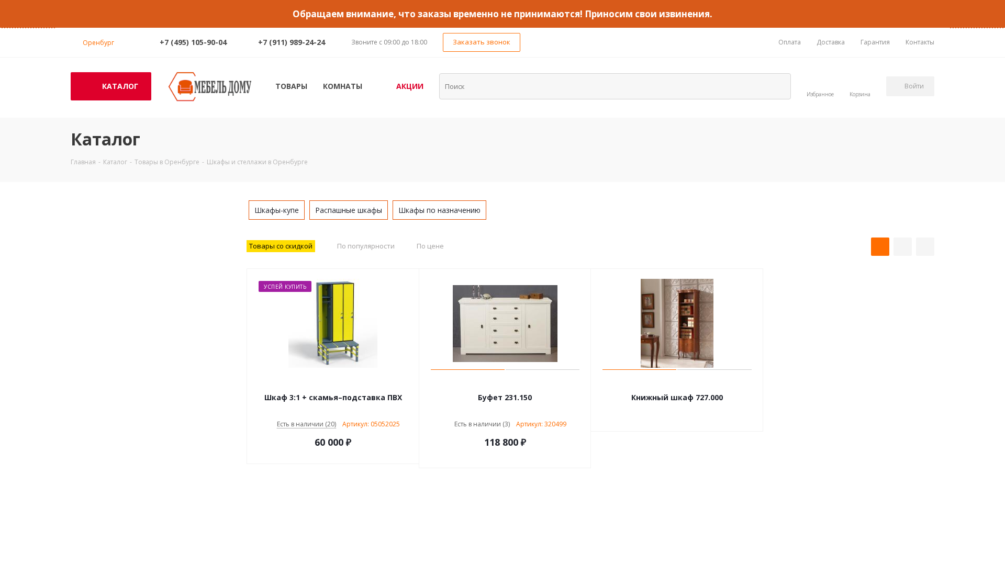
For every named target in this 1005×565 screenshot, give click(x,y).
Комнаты (342, 86)
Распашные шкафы (348, 210)
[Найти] (776, 85)
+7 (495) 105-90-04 (193, 42)
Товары (291, 86)
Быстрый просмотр (333, 382)
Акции (409, 86)
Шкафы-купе (276, 210)
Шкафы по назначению (439, 210)
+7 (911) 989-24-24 (291, 42)
